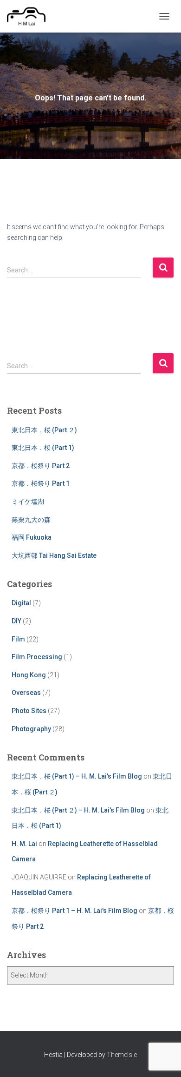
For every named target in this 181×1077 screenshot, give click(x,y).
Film (18, 639)
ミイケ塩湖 (28, 501)
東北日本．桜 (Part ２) (44, 430)
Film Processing (37, 657)
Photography (31, 729)
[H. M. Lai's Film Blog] (29, 16)
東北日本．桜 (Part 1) (43, 447)
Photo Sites (29, 710)
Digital (21, 603)
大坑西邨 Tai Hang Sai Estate (54, 555)
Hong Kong (29, 675)
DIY (16, 621)
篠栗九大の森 (31, 519)
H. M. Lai (24, 843)
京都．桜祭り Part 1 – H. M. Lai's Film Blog (74, 910)
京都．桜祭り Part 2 (41, 465)
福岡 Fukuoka (32, 537)
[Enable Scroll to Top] (163, 1058)
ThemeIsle (122, 1054)
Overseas (26, 692)
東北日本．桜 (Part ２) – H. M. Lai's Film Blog (78, 810)
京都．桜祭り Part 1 (41, 483)
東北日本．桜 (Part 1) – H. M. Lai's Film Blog (77, 776)
